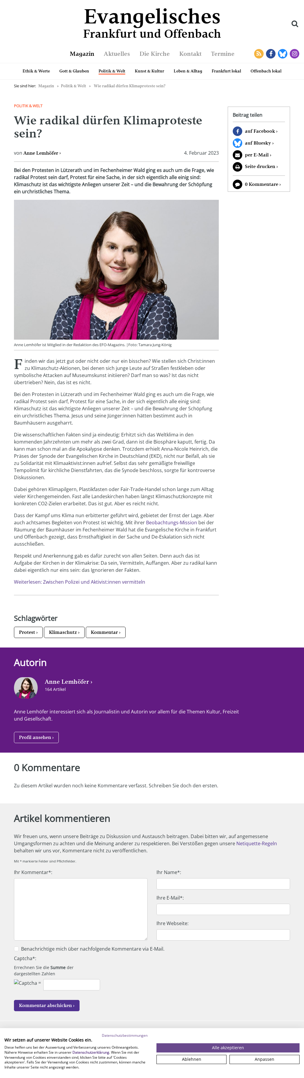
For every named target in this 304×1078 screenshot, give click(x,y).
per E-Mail (257, 155)
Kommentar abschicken (45, 1005)
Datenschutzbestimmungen (125, 1035)
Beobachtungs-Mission (171, 522)
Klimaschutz (63, 632)
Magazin (82, 53)
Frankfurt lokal (226, 71)
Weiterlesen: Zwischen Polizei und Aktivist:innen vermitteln (79, 582)
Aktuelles (117, 53)
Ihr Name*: (168, 872)
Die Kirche (155, 53)
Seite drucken (260, 166)
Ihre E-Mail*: (170, 898)
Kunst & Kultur (149, 71)
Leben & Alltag (188, 71)
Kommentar (104, 632)
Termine (223, 53)
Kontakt (190, 53)
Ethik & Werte (36, 71)
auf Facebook (260, 131)
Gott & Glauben (74, 71)
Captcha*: (25, 958)
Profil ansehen (35, 737)
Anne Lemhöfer (40, 153)
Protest (27, 632)
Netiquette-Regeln (256, 843)
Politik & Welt (112, 71)
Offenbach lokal (266, 71)
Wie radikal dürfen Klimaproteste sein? (129, 86)
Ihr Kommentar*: (33, 872)
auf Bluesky (258, 143)
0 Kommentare (261, 184)
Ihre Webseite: (172, 923)
